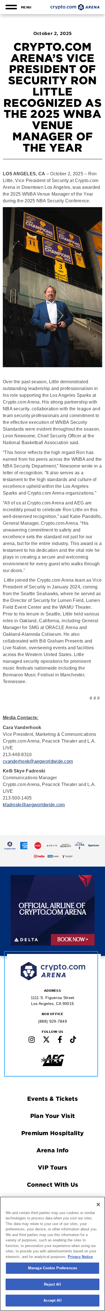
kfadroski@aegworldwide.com (34, 804)
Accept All (52, 1300)
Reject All (52, 1284)
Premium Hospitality (52, 1133)
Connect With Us (52, 1184)
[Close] (98, 1204)
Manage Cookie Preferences (52, 1268)
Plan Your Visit (52, 1115)
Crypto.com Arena (74, 7)
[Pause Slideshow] (87, 883)
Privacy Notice (80, 1257)
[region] (52, 1254)
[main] (52, 409)
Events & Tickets (52, 1098)
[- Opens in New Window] (9, 845)
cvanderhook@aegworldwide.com (38, 761)
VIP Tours (52, 1167)
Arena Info (52, 1150)
